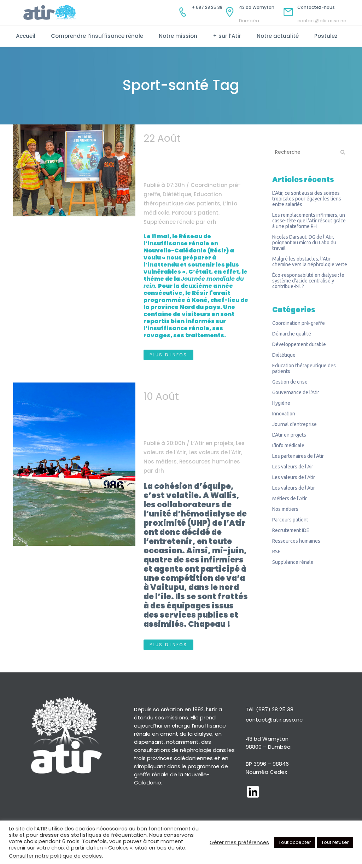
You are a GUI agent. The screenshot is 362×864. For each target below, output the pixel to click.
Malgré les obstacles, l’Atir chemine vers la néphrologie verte (309, 261)
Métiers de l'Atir (289, 498)
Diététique (177, 194)
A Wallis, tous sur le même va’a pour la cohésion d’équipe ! (195, 414)
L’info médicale (288, 445)
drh (211, 222)
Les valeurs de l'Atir (214, 452)
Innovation (283, 413)
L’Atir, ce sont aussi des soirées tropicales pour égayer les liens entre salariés (306, 198)
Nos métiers (160, 461)
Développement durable (299, 344)
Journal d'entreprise (294, 424)
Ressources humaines (209, 461)
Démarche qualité (291, 334)
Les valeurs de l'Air (292, 466)
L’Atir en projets (212, 443)
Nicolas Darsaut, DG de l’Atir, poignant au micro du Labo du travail (304, 242)
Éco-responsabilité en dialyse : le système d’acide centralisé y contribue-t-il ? (308, 280)
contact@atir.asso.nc (274, 719)
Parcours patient (195, 212)
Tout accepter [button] (295, 842)
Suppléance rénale (169, 222)
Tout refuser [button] (335, 842)
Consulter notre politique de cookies (55, 856)
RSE (276, 551)
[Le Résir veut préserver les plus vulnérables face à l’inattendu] (74, 170)
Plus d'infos (168, 355)
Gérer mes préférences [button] (239, 842)
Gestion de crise (290, 382)
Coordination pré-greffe (298, 323)
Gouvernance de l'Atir (295, 392)
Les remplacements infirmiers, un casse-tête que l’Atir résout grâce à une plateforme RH (309, 220)
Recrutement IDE (290, 530)
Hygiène (281, 403)
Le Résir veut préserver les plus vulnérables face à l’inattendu (194, 156)
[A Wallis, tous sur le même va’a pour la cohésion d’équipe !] (74, 464)
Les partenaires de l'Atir (298, 456)
